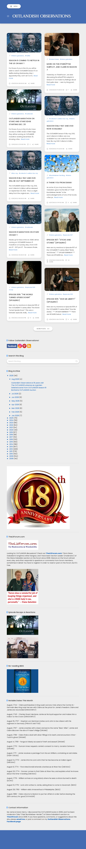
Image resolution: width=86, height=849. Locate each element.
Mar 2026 (16, 408)
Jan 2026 (15, 415)
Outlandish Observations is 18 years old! (27, 383)
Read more (51, 85)
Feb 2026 (16, 412)
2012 (11, 449)
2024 (11, 420)
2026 (11, 375)
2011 (11, 451)
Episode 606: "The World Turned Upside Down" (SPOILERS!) (21, 297)
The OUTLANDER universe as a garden (26, 385)
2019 (11, 432)
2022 (11, 425)
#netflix (27, 56)
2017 (11, 437)
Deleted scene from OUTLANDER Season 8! (28, 387)
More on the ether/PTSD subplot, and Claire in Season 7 (62, 67)
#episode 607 (68, 235)
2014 (11, 444)
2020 (11, 430)
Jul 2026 (15, 393)
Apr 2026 (15, 404)
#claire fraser (54, 59)
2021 (11, 427)
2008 (11, 458)
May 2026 (16, 401)
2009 (11, 456)
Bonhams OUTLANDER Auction (23, 390)
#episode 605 (68, 294)
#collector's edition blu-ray (58, 119)
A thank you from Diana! (59, 182)
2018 (11, 434)
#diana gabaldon (17, 56)
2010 (11, 454)
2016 (11, 439)
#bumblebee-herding (57, 175)
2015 (11, 442)
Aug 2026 (16, 379)
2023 (11, 422)
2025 (11, 418)
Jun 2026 (15, 397)
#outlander (29, 114)
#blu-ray (14, 173)
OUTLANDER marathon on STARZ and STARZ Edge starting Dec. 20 (21, 121)
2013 (11, 446)
